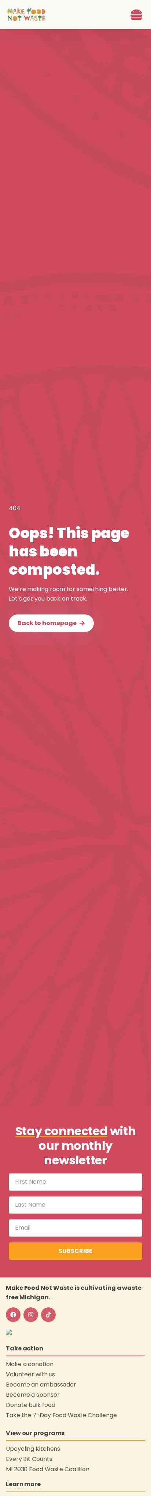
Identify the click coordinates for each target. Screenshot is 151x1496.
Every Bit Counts (29, 1459)
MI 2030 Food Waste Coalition (47, 1469)
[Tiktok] (48, 1314)
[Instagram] (30, 1314)
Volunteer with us (30, 1374)
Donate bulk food (30, 1405)
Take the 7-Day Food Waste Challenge (61, 1415)
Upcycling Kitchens (33, 1449)
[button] (136, 14)
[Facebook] (13, 1314)
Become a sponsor (32, 1395)
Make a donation (30, 1364)
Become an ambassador (41, 1384)
